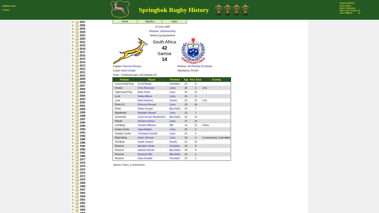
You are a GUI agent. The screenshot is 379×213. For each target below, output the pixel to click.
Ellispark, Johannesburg (162, 31)
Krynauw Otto (145, 154)
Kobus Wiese (145, 96)
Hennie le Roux (146, 121)
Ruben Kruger (145, 108)
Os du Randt (144, 83)
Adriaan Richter (146, 150)
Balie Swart (144, 92)
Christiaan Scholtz (147, 133)
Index (174, 21)
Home (125, 21)
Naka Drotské (145, 158)
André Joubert (145, 141)
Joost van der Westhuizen (151, 117)
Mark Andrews (145, 100)
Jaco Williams (346, 13)
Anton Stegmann (347, 8)
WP (171, 125)
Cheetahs (175, 83)
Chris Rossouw (146, 88)
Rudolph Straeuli (147, 112)
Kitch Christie (128, 70)
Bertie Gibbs (345, 6)
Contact (5, 10)
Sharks (173, 100)
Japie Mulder (145, 129)
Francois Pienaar (132, 66)
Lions (172, 88)
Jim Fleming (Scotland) (199, 66)
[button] (73, 22)
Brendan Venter (146, 146)
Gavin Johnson (146, 137)
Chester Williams (147, 125)
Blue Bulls (175, 108)
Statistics (150, 21)
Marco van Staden (348, 10)
